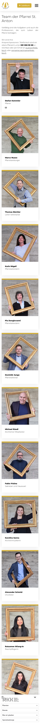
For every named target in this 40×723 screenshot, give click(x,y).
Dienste (4, 710)
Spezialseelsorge (8, 720)
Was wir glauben (8, 715)
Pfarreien (5, 705)
